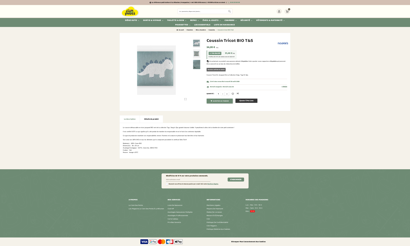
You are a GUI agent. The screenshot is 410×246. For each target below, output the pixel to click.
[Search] (229, 11)
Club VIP (171, 208)
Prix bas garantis (174, 222)
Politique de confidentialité (217, 222)
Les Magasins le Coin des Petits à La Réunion (146, 208)
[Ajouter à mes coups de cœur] (233, 94)
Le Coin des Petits (136, 205)
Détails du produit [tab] (151, 119)
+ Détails (284, 87)
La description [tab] (129, 119)
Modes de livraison (214, 212)
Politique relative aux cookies (218, 229)
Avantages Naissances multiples (180, 212)
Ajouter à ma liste (246, 100)
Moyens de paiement (215, 208)
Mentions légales (212, 184)
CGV (208, 219)
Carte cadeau (173, 219)
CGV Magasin (212, 225)
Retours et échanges (215, 215)
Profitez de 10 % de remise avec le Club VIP (222, 57)
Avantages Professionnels (178, 215)
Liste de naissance (175, 205)
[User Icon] (279, 11)
